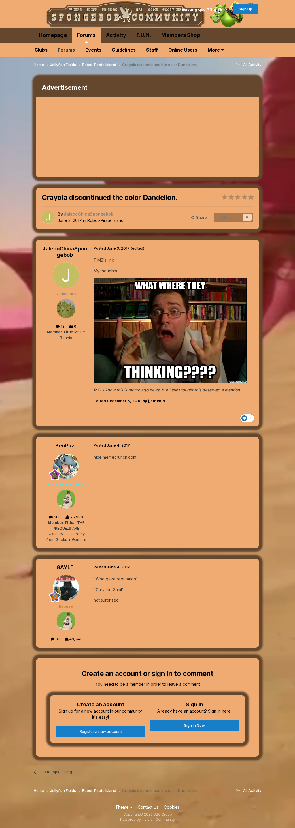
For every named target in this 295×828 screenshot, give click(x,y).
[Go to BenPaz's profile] (66, 466)
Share (200, 217)
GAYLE (64, 567)
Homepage (53, 35)
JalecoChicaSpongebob (64, 252)
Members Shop (180, 35)
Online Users (182, 50)
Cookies (172, 807)
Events (93, 50)
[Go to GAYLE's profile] (66, 588)
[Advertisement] (103, 137)
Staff (152, 50)
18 (62, 326)
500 (57, 517)
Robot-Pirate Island (105, 220)
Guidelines (124, 50)
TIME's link (104, 260)
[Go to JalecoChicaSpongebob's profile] (48, 217)
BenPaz (64, 446)
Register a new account (101, 731)
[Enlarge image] (170, 329)
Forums (86, 35)
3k (57, 638)
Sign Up (245, 9)
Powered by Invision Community (147, 819)
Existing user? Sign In (203, 9)
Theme (122, 807)
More (214, 50)
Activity (116, 35)
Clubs (41, 50)
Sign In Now (194, 725)
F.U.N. (144, 35)
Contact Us (148, 807)
